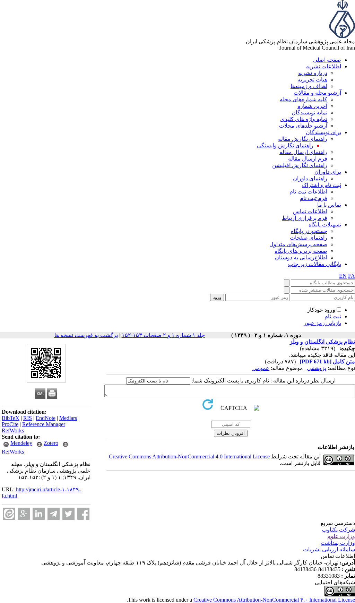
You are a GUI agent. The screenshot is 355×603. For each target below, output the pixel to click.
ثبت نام (332, 316)
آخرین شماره (312, 106)
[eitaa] (9, 514)
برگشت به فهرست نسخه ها (86, 335)
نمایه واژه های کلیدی (303, 119)
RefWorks (13, 430)
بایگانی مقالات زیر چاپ (314, 264)
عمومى (260, 368)
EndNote (45, 418)
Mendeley (21, 443)
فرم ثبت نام (313, 198)
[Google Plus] (24, 514)
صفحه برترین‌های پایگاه (301, 251)
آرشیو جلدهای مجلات (303, 126)
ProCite (10, 424)
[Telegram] (53, 514)
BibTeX (10, 418)
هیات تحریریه (312, 80)
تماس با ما (329, 205)
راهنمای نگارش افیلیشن (299, 165)
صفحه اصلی (327, 60)
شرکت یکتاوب (338, 530)
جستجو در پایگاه (309, 231)
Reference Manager (43, 424)
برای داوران (327, 172)
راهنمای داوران (310, 178)
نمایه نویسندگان (309, 112)
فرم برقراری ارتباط (304, 218)
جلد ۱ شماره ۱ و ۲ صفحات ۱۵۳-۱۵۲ (163, 335)
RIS (27, 418)
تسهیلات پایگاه (325, 224)
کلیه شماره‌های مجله (303, 99)
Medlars (68, 418)
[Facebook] (83, 514)
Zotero (51, 443)
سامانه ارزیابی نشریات (329, 549)
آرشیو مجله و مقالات (317, 93)
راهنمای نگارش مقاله (302, 139)
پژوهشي (316, 368)
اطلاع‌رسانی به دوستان (301, 257)
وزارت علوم (341, 536)
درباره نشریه (312, 73)
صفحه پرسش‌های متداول (298, 244)
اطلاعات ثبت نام (308, 192)
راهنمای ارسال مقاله (303, 152)
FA (351, 276)
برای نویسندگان (323, 132)
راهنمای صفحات (308, 238)
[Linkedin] (39, 514)
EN (343, 276)
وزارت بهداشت (338, 543)
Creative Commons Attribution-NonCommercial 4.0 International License (189, 456)
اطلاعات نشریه (323, 66)
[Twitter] (68, 514)
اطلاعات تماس (310, 211)
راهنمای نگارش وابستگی (285, 145)
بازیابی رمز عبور (322, 323)
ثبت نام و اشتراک (321, 185)
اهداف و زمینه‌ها (309, 86)
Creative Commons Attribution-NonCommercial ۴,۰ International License (274, 600)
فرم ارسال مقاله (307, 159)
